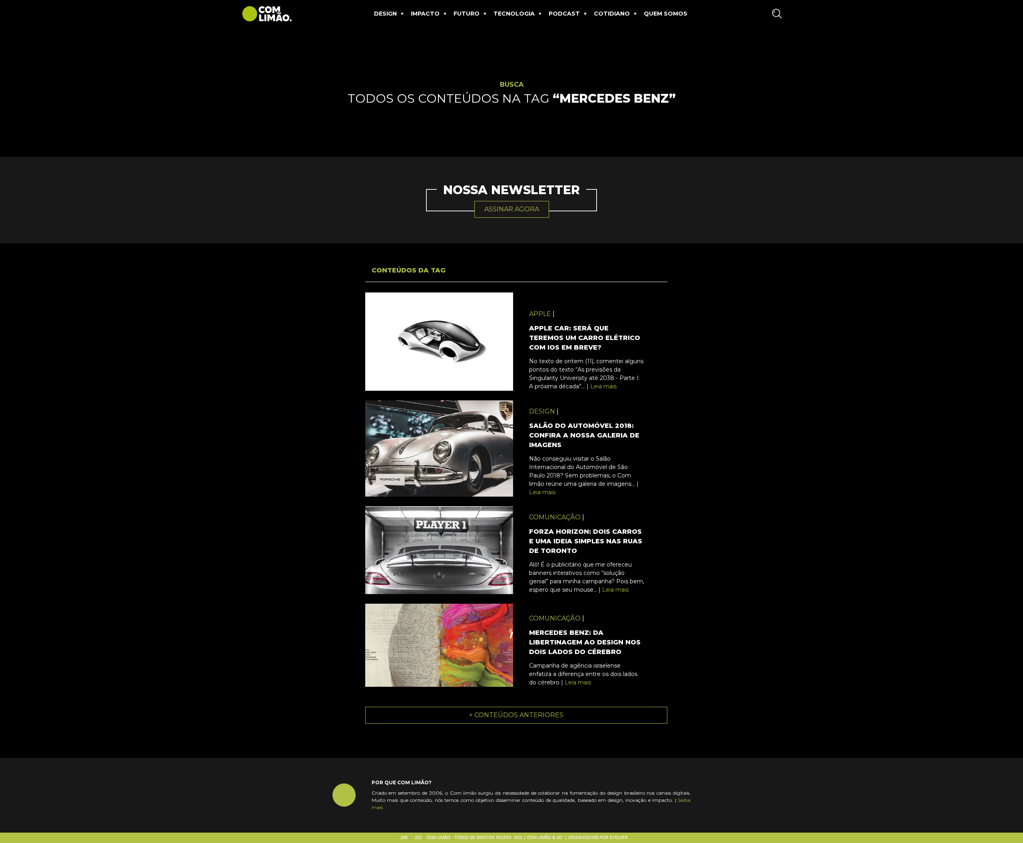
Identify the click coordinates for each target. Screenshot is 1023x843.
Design (385, 13)
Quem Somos (665, 13)
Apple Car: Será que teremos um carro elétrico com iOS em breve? (584, 337)
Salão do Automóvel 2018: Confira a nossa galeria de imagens (584, 435)
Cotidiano (612, 13)
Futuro (467, 13)
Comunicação (555, 517)
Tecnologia (514, 13)
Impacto (425, 13)
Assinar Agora (511, 209)
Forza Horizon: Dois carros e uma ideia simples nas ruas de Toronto (585, 541)
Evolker (619, 837)
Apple (540, 314)
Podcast (564, 13)
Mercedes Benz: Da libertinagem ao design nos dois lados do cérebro (585, 642)
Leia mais (603, 386)
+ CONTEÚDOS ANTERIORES (516, 715)
